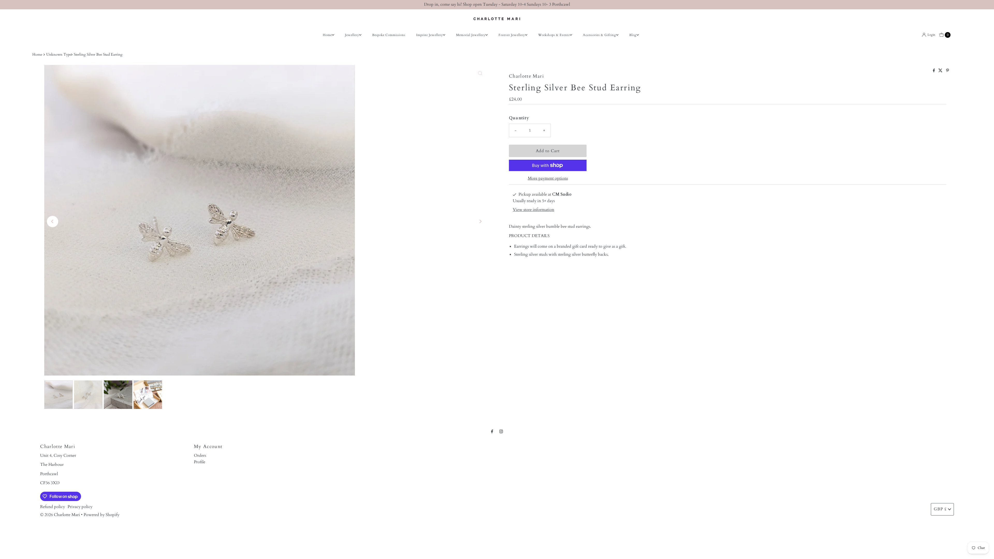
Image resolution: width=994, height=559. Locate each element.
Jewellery (352, 35)
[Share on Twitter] (941, 71)
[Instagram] (501, 431)
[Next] (480, 221)
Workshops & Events (554, 35)
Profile (199, 462)
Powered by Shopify (101, 515)
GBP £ (940, 509)
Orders (200, 455)
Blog (633, 35)
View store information (533, 209)
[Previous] (52, 221)
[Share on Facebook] (934, 71)
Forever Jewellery (512, 35)
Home (327, 35)
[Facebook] (492, 431)
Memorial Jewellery (470, 35)
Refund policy (52, 507)
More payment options (548, 178)
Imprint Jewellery (429, 35)
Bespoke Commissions (388, 35)
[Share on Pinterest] (947, 71)
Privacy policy (80, 507)
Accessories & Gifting (599, 35)
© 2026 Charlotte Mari (60, 515)
